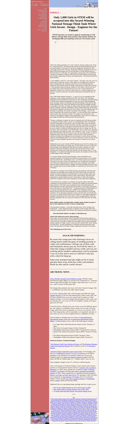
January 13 (67, 404)
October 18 (83, 411)
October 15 (95, 407)
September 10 (66, 401)
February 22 (67, 416)
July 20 (65, 412)
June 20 (59, 414)
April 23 (91, 417)
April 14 (57, 406)
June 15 (75, 407)
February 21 (53, 415)
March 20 (93, 413)
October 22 (59, 417)
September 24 (75, 418)
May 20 (55, 414)
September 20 (69, 414)
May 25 (71, 419)
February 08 (93, 420)
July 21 (74, 415)
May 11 (55, 402)
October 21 (90, 415)
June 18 (70, 411)
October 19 (64, 413)
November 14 (87, 406)
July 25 (79, 419)
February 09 (66, 399)
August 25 (83, 419)
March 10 (87, 400)
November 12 (56, 404)
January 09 (55, 399)
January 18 (86, 410)
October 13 (64, 405)
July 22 (88, 416)
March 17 (89, 409)
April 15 (67, 407)
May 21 (66, 415)
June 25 (75, 419)
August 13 (52, 405)
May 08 (60, 398)
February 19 (60, 412)
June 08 (64, 398)
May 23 (95, 417)
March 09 (61, 399)
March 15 (63, 407)
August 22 (93, 416)
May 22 (81, 416)
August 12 (84, 403)
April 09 (70, 399)
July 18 (74, 411)
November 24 (87, 418)
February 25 (58, 419)
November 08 (90, 398)
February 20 (87, 413)
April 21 (62, 415)
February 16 (71, 408)
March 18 (58, 411)
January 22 (62, 416)
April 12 (68, 403)
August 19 (52, 413)
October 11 (79, 402)
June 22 (85, 416)
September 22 (53, 417)
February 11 (89, 401)
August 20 (63, 414)
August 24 (69, 418)
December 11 (91, 402)
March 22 (73, 416)
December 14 (93, 406)
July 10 (56, 401)
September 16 (55, 409)
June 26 (84, 420)
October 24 (81, 418)
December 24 (93, 418)
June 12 (76, 403)
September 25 (89, 419)
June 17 (55, 410)
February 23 (82, 417)
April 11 (51, 402)
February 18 (53, 411)
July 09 (82, 399)
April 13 (82, 404)
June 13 (90, 404)
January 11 (84, 401)
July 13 (94, 404)
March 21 (58, 415)
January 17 (78, 409)
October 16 (60, 409)
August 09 (87, 399)
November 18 (89, 411)
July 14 (96, 405)
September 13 (58, 405)
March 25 (63, 419)
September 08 (78, 398)
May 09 (74, 399)
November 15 (54, 408)
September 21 (84, 415)
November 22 (65, 417)
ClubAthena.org (58, 229)
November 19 (70, 413)
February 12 (54, 403)
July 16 (92, 408)
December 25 (61, 420)
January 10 (76, 400)
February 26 (67, 420)
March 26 (73, 420)
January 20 (82, 413)
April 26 (77, 420)
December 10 (79, 401)
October (68, 405)
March (79, 412)
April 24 (53, 418)
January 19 (55, 412)
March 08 (52, 398)
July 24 (65, 418)
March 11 (95, 401)
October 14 (81, 406)
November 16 (67, 409)
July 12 (80, 403)
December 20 (87, 414)
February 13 (73, 404)
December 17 (81, 410)
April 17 (93, 409)
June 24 (61, 418)
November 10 (72, 401)
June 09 (78, 399)
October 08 (84, 398)
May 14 (61, 406)
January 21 (93, 414)
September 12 (90, 403)
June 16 (88, 408)
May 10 (95, 400)
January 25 (52, 419)
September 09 (93, 399)
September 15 (89, 407)
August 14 (70, 406)
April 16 (80, 408)
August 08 (72, 398)
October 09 (53, 400)
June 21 (70, 415)
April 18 (62, 411)
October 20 (75, 414)
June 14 (65, 406)
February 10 (81, 400)
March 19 (75, 412)
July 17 (59, 410)
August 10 (60, 401)
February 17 (84, 409)
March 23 (87, 417)
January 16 (65, 408)
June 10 (52, 401)
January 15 (52, 407)
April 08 (56, 398)
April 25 (67, 419)
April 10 (91, 400)
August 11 (67, 402)
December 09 (70, 400)
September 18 (93, 410)
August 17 (63, 410)
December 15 (60, 408)
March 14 (53, 406)
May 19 (86, 412)
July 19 (94, 412)
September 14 (76, 406)
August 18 (78, 411)
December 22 (71, 417)
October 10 (58, 400)
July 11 (63, 402)
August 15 (83, 407)
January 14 (85, 405)
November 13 (74, 405)
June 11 (59, 402)
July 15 (79, 407)
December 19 (76, 413)
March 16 (76, 408)
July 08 (68, 398)
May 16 (84, 408)
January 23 (76, 417)
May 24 (57, 418)
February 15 (58, 407)
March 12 (60, 403)
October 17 (75, 410)
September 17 (69, 410)
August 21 (78, 415)
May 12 (72, 403)
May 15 (71, 407)
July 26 (88, 420)
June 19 (90, 412)
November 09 (64, 400)
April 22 (77, 416)
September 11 (73, 402)
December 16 (73, 409)
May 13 (86, 404)
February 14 (91, 405)
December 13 (80, 405)
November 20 (81, 414)
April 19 (83, 412)
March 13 (79, 404)
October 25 (95, 419)
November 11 (84, 402)
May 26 (80, 420)
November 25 (55, 420)
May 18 (66, 411)
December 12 (62, 404)
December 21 (56, 416)
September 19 (58, 413)
